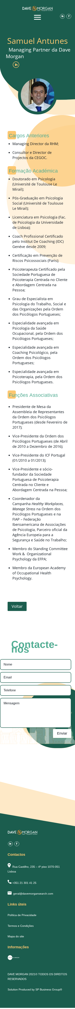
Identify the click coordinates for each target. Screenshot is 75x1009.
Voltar (17, 606)
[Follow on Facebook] (68, 16)
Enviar (62, 733)
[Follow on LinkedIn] (62, 16)
